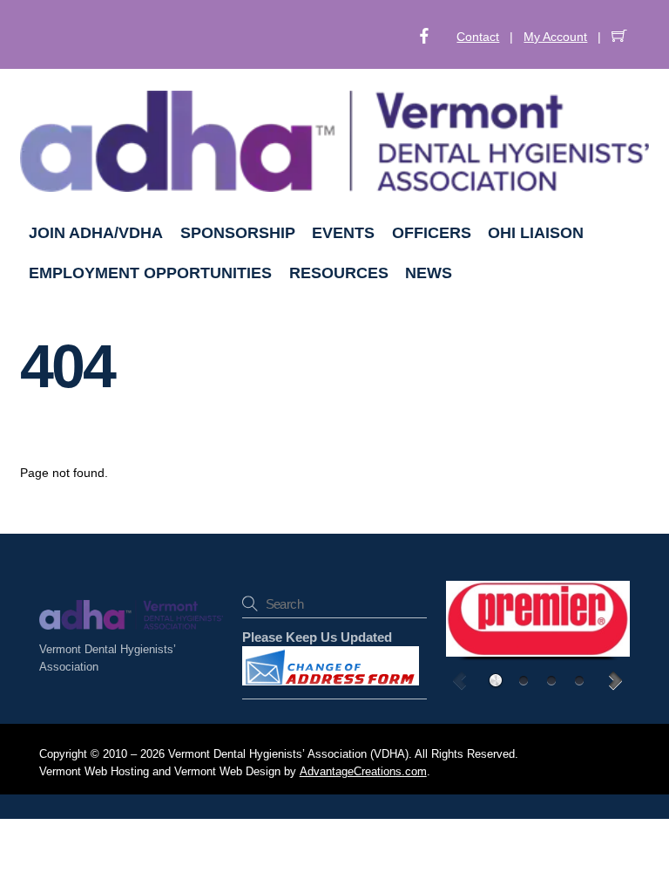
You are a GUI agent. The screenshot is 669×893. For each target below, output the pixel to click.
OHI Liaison (536, 233)
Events (343, 233)
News (428, 273)
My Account (555, 37)
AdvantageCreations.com (363, 772)
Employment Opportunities (150, 273)
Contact (477, 37)
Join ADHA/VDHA (96, 233)
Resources (339, 273)
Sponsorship (237, 233)
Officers (431, 233)
